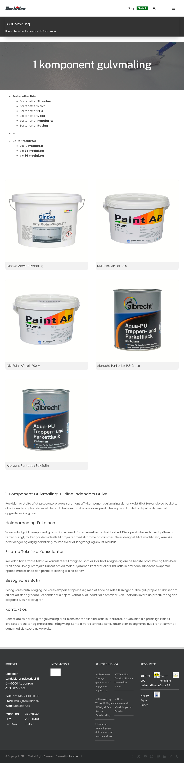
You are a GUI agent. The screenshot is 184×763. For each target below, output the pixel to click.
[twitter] (138, 756)
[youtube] (145, 756)
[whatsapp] (171, 756)
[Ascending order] (14, 133)
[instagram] (151, 756)
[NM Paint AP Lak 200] (137, 181)
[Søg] (154, 8)
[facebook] (132, 756)
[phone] (177, 756)
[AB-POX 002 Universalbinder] (157, 674)
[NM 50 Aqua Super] (157, 694)
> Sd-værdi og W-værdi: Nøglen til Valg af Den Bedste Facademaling (104, 707)
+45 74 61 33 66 (28, 696)
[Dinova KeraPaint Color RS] (176, 675)
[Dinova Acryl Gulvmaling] (46, 220)
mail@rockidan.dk (26, 701)
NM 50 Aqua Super (145, 700)
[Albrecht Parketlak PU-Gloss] (137, 320)
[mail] (158, 756)
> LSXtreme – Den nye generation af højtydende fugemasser (102, 682)
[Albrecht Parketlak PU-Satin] (46, 420)
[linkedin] (164, 756)
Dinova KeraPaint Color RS (165, 680)
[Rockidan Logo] (15, 8)
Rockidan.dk (21, 706)
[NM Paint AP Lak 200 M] (46, 281)
